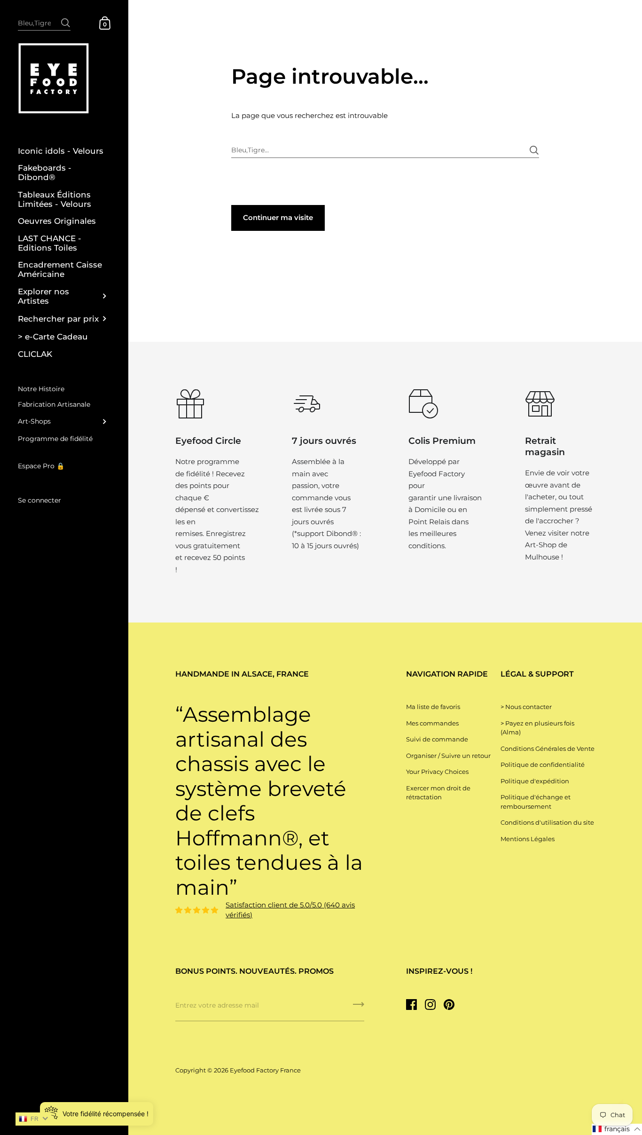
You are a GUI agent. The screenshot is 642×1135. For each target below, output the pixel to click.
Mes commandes (432, 723)
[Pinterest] (448, 1004)
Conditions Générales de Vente (548, 748)
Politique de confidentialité (543, 764)
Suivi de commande (437, 739)
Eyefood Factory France (265, 1070)
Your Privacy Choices (437, 771)
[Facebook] (411, 1004)
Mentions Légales (528, 839)
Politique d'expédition (535, 781)
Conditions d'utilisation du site (547, 822)
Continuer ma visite (278, 217)
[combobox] (44, 22)
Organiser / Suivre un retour (448, 755)
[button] (617, 1129)
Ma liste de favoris (433, 706)
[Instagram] (430, 1004)
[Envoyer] (65, 18)
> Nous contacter (526, 706)
